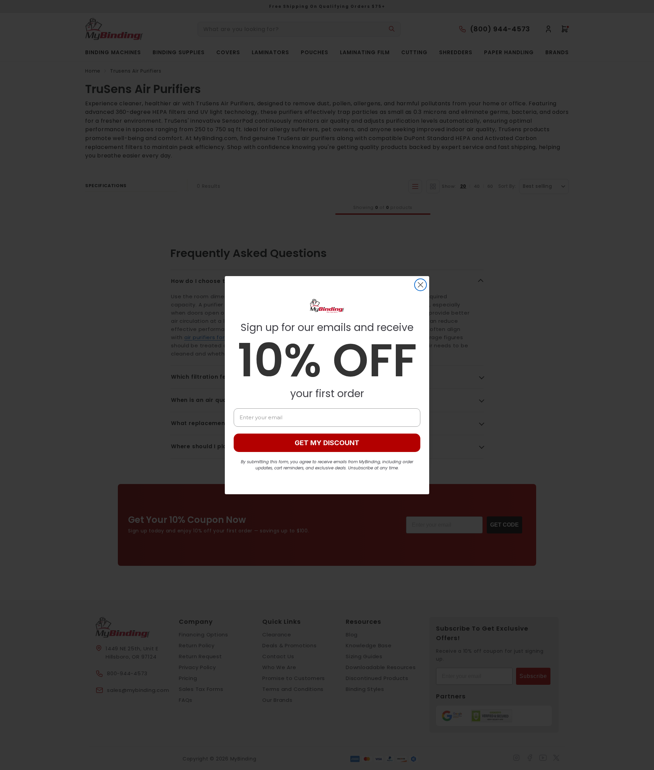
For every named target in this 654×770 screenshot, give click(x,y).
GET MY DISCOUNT (327, 443)
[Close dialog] (420, 285)
